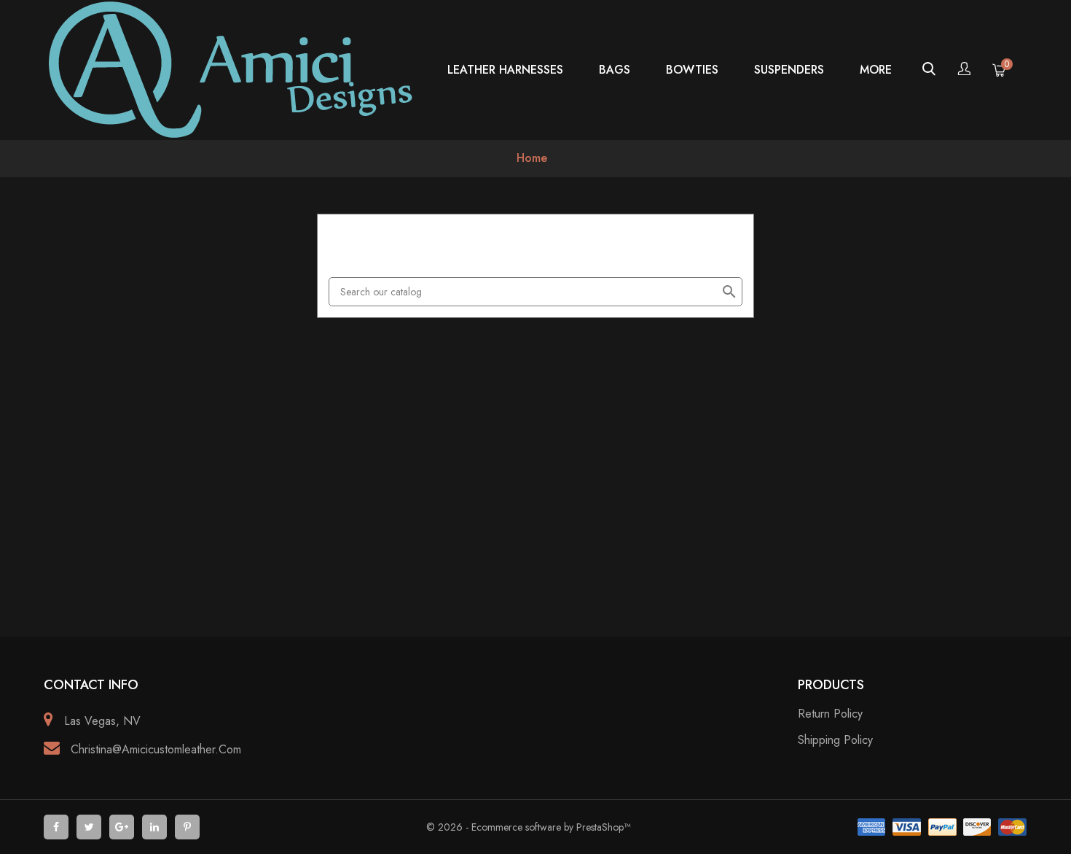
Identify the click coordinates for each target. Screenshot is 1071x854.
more (876, 69)
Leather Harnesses (505, 69)
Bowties (692, 69)
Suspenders (789, 69)
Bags (614, 69)
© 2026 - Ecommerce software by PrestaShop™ (528, 827)
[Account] (963, 70)
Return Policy (830, 713)
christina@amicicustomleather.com (156, 749)
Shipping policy (835, 739)
